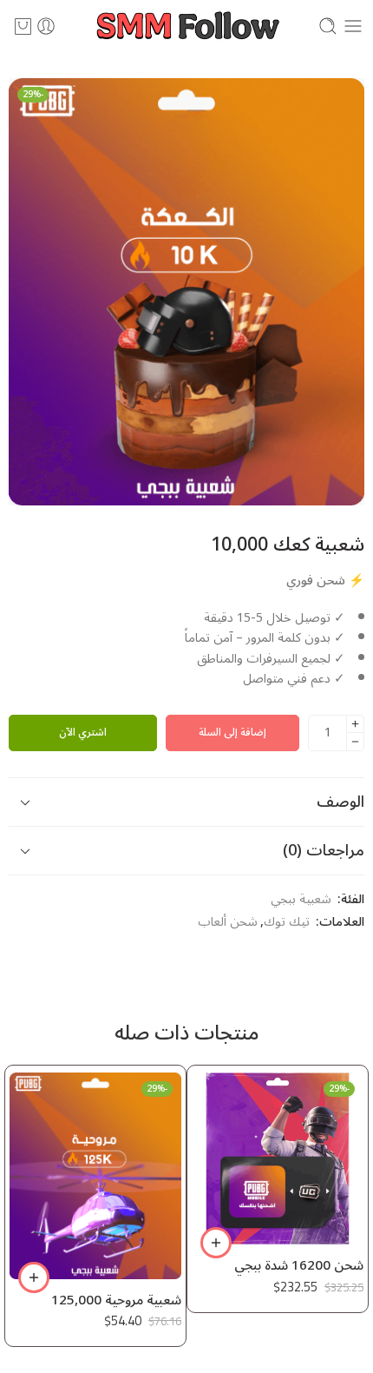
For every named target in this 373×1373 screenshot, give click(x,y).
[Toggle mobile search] (327, 26)
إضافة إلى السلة (232, 732)
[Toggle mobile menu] (353, 26)
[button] (304, 1242)
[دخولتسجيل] (46, 26)
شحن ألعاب (228, 922)
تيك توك (287, 922)
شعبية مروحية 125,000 (205, 1301)
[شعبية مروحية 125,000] (184, 1175)
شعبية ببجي (301, 899)
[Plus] (355, 724)
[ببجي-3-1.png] (186, 291)
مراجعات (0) (323, 850)
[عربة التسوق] (23, 26)
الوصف (340, 801)
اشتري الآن (83, 732)
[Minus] (355, 742)
